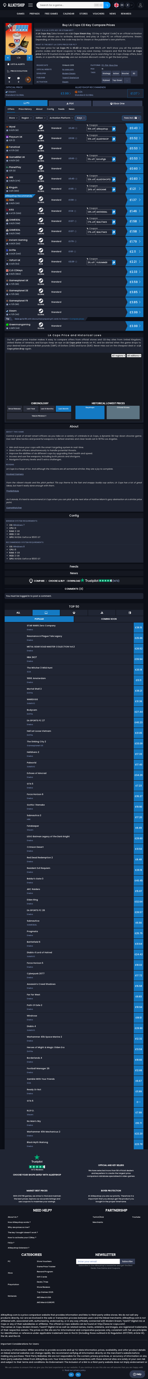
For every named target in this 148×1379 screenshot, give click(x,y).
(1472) (116, 580)
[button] (140, 5)
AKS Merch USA (44, 1297)
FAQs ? (11, 1242)
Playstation (13, 1284)
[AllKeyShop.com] (14, 5)
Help (138, 1374)
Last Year (31, 408)
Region (25, 117)
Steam (65, 82)
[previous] (8, 58)
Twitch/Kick (98, 1217)
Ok (71, 1375)
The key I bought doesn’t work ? (23, 1232)
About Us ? (13, 1217)
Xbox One (113, 65)
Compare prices (77, 319)
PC (9, 1261)
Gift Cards (42, 1276)
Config (50, 109)
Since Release (14, 408)
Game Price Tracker (46, 1266)
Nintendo (12, 1296)
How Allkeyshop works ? (19, 1222)
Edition (39, 117)
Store (12, 117)
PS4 (106, 65)
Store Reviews (43, 1287)
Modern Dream (68, 73)
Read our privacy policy (75, 1370)
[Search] (106, 5)
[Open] (30, 5)
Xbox (10, 1273)
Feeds (61, 109)
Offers (11, 109)
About (39, 109)
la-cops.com (68, 69)
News (71, 109)
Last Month (64, 408)
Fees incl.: (129, 117)
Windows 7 (19, 525)
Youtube (136, 1217)
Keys (79, 117)
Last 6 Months (47, 408)
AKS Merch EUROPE (45, 1302)
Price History (25, 109)
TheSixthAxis (12, 491)
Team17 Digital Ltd (70, 77)
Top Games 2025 (45, 1292)
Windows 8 (19, 546)
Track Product (39, 416)
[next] (30, 58)
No (78, 1375)
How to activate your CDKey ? (22, 1237)
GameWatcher (14, 507)
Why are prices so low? (19, 1227)
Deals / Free (42, 1281)
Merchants (98, 1222)
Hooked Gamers (15, 474)
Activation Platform (60, 117)
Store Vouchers (44, 1261)
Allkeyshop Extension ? (18, 1247)
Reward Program (45, 1271)
